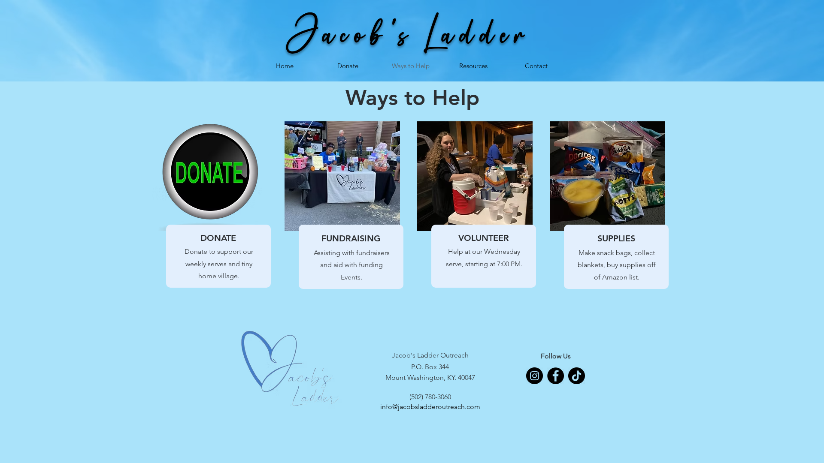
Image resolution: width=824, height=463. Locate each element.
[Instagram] (534, 375)
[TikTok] (576, 375)
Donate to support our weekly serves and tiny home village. (219, 263)
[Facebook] (555, 375)
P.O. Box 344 (430, 367)
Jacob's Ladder (410, 34)
